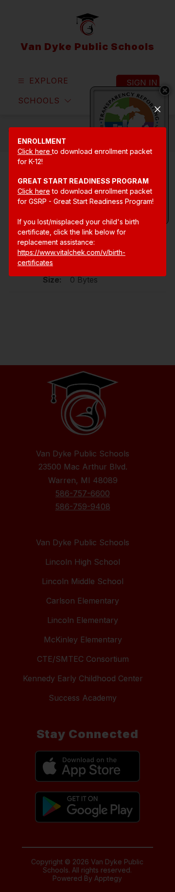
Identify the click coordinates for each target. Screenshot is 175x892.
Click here (35, 151)
